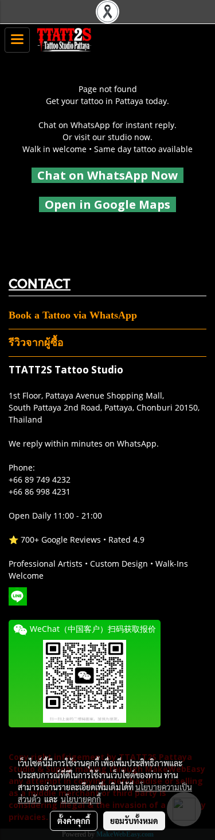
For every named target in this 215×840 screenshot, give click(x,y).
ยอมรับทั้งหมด (134, 820)
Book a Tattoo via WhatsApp (73, 315)
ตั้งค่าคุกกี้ (73, 820)
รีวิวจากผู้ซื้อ (36, 342)
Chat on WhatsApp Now (107, 175)
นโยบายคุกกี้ (81, 799)
